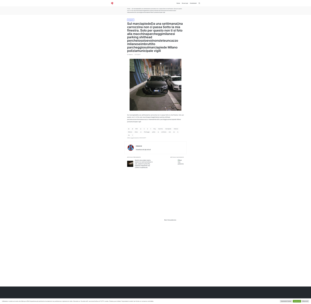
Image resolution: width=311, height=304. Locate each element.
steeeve (139, 146)
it (150, 128)
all (132, 128)
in (144, 128)
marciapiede (168, 128)
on (141, 132)
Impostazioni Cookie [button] (286, 301)
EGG (136, 128)
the (129, 135)
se (158, 132)
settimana (163, 132)
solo (170, 132)
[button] (143, 149)
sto (174, 132)
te (177, 132)
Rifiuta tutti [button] (305, 301)
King (154, 128)
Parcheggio (147, 132)
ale (129, 128)
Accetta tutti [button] (297, 301)
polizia (153, 132)
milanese (176, 128)
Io (147, 128)
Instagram (130, 19)
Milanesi (130, 132)
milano (136, 132)
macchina (160, 128)
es (140, 128)
